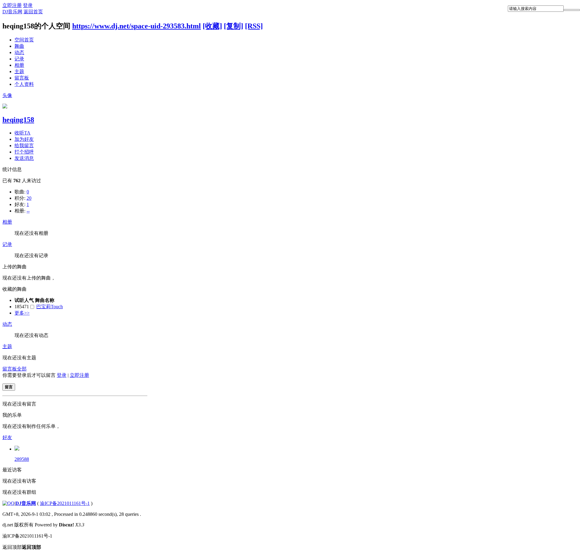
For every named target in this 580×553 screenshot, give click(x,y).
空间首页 (24, 39)
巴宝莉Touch (49, 306)
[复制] (233, 26)
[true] (572, 10)
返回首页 (33, 11)
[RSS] (254, 26)
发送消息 (24, 158)
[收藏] (212, 26)
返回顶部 (21, 547)
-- (28, 210)
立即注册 (12, 5)
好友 (7, 437)
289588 (21, 459)
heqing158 (18, 120)
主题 (19, 71)
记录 (19, 58)
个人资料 (24, 84)
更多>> (22, 312)
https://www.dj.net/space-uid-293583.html (136, 26)
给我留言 (24, 145)
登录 (28, 5)
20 (29, 198)
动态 (19, 52)
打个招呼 (24, 151)
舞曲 (19, 46)
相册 (19, 65)
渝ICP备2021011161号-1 (65, 503)
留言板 (21, 77)
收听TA (22, 132)
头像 (7, 95)
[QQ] (8, 503)
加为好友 (24, 139)
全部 (22, 368)
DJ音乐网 (12, 11)
